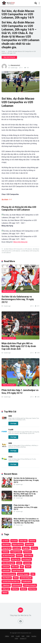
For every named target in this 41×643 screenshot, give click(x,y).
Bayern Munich (18, 544)
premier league (23, 574)
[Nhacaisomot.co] (9, 3)
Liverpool (6, 566)
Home (3, 51)
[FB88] (4, 461)
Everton (19, 555)
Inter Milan (28, 555)
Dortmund (27, 552)
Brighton (26, 548)
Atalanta (32, 540)
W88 (10, 443)
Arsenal (14, 540)
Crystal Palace (16, 552)
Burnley (34, 548)
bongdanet (29, 544)
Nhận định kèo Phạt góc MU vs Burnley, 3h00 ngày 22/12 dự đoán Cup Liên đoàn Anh (19, 346)
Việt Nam (15, 589)
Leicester (27, 563)
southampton (26, 581)
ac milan (5, 540)
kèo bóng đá (26, 559)
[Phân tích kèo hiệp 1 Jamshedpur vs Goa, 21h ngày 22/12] (20, 372)
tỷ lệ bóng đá (17, 585)
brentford (16, 548)
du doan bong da (8, 555)
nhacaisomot (15, 65)
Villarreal (6, 589)
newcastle (6, 570)
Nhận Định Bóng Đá (9, 57)
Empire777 (23, 638)
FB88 (10, 457)
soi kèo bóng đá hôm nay (11, 581)
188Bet (7, 636)
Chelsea (5, 552)
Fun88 (10, 430)
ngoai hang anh (18, 570)
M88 (10, 416)
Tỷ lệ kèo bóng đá (30, 585)
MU (22, 566)
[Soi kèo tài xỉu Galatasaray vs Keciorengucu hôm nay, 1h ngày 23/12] (20, 279)
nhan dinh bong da (9, 574)
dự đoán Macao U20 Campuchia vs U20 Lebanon (18, 249)
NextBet (34, 636)
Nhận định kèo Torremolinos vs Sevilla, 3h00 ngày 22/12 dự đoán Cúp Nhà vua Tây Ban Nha (26, 521)
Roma (16, 578)
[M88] (4, 420)
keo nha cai (16, 559)
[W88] (4, 447)
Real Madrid (7, 578)
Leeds (19, 563)
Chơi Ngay (13, 423)
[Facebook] (20, 621)
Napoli (28, 566)
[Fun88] (4, 434)
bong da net (7, 548)
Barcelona (6, 544)
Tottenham (6, 585)
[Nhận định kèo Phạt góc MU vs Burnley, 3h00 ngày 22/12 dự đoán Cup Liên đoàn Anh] (20, 325)
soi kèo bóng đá (26, 578)
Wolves (5, 592)
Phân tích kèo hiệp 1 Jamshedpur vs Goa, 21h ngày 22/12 (20, 391)
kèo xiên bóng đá (8, 563)
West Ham (32, 589)
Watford (23, 589)
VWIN (16, 638)
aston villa (23, 540)
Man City (15, 566)
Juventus (6, 559)
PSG (32, 574)
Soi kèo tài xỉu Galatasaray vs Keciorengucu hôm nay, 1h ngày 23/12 (18, 299)
